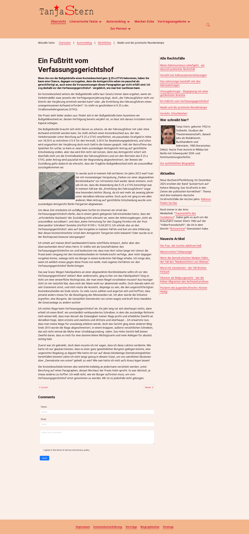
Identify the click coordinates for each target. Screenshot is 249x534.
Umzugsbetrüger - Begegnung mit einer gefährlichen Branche (184, 93)
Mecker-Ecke (144, 21)
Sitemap (168, 527)
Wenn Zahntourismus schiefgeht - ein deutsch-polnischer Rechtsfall (182, 67)
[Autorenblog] (128, 21)
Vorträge (131, 527)
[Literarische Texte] (100, 21)
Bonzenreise (177, 228)
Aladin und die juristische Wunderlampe (183, 107)
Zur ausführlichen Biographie (177, 163)
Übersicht (58, 21)
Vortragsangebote (171, 21)
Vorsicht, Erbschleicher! (173, 113)
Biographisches (149, 527)
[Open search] (208, 25)
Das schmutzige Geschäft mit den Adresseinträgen (180, 83)
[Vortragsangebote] (188, 21)
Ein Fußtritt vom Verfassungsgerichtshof (184, 101)
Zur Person (118, 28)
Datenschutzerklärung (107, 527)
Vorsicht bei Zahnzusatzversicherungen (183, 75)
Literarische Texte (83, 21)
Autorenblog (116, 21)
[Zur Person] (129, 29)
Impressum (83, 527)
